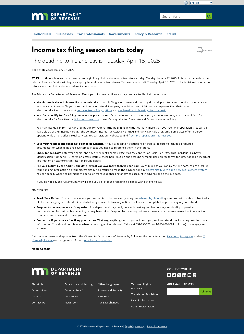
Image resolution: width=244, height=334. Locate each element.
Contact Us (38, 302)
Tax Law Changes (108, 302)
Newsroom (71, 302)
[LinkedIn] (184, 275)
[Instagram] (194, 275)
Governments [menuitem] (119, 34)
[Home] (56, 16)
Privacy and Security (110, 290)
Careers (36, 296)
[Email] (169, 275)
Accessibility (39, 290)
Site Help (103, 296)
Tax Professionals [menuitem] (91, 34)
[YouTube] (189, 275)
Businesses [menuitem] (64, 34)
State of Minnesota (157, 326)
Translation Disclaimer (145, 294)
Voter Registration (142, 306)
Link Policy (71, 296)
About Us (37, 284)
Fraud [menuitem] (171, 34)
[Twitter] (179, 275)
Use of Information (142, 300)
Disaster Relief (73, 290)
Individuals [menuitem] (42, 34)
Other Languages (108, 284)
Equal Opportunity (134, 326)
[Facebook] (174, 275)
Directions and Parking (79, 284)
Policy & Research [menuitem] (148, 34)
